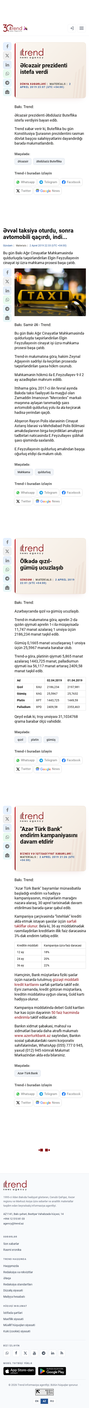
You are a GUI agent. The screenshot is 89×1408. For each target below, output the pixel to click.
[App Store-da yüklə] (19, 1371)
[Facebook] (16, 1353)
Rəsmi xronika (12, 1249)
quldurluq (44, 472)
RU (52, 1401)
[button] (7, 46)
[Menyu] (81, 28)
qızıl (20, 739)
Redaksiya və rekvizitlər (18, 1272)
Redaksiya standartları (17, 1284)
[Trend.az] (15, 28)
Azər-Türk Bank (28, 1073)
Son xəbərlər (11, 1243)
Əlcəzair (23, 161)
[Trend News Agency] (14, 1185)
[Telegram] (43, 1353)
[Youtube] (34, 1353)
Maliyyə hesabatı (14, 1296)
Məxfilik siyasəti (13, 1319)
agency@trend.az (13, 1223)
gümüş (51, 739)
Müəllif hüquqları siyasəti (19, 1325)
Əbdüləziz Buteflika (49, 161)
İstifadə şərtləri (12, 1312)
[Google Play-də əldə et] (52, 1371)
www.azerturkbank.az (32, 1035)
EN (36, 1401)
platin (35, 739)
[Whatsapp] (7, 1353)
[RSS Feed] (61, 1353)
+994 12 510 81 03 (14, 1218)
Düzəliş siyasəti (13, 1290)
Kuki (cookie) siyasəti (16, 1331)
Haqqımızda (11, 1266)
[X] (25, 1353)
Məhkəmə (24, 472)
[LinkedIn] (52, 1353)
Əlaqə (7, 1278)
